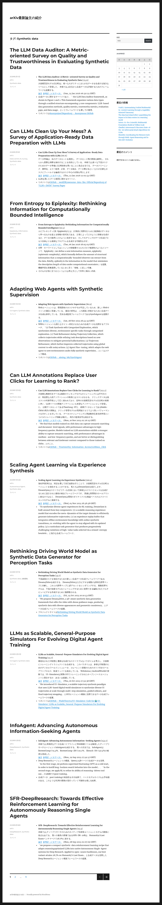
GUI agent (14, 311)
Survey (24, 159)
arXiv (12, 80)
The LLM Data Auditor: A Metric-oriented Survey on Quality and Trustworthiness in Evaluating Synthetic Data (59, 58)
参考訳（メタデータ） (52, 93)
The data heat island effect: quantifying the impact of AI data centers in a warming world (134, 117)
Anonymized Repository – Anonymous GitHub (71, 113)
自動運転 (25, 579)
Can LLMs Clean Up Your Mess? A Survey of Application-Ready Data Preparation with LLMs (51, 137)
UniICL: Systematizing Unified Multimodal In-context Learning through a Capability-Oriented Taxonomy (134, 110)
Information (23, 231)
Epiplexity (14, 231)
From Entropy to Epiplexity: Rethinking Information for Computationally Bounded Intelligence (58, 209)
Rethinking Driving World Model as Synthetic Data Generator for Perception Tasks (53, 557)
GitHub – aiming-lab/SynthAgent (66, 357)
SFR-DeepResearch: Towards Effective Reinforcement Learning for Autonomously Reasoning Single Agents (57, 807)
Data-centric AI (15, 159)
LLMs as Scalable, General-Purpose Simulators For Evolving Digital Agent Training (56, 639)
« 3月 (124, 90)
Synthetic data (15, 83)
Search (148, 41)
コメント (13, 86)
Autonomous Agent (17, 486)
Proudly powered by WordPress (38, 895)
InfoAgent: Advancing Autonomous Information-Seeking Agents (53, 728)
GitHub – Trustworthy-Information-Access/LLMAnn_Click (78, 447)
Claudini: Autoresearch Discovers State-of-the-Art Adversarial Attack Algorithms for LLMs (134, 129)
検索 (118, 37)
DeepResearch (15, 747)
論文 (40, 93)
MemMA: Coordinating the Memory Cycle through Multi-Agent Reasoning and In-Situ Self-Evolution (134, 137)
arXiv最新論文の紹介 (26, 18)
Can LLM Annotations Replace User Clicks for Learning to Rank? (53, 378)
